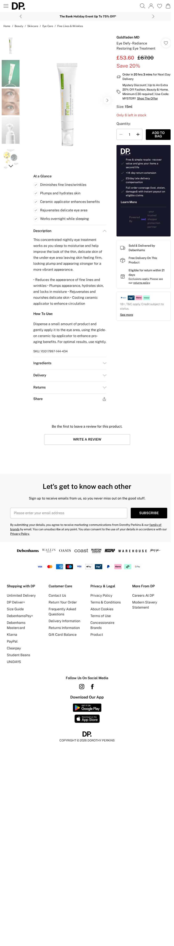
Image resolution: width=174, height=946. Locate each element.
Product (96, 635)
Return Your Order (63, 602)
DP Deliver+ (16, 602)
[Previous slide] (20, 16)
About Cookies (101, 609)
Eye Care (47, 26)
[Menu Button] (5, 6)
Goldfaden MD (127, 37)
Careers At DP (143, 595)
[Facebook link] (92, 686)
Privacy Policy (101, 595)
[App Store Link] (87, 713)
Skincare (32, 26)
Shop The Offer (147, 98)
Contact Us (57, 595)
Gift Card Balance (63, 635)
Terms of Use (100, 616)
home (6, 26)
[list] (67, 100)
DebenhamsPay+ (20, 616)
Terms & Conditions (105, 602)
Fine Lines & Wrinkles (70, 26)
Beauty (19, 26)
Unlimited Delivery (21, 595)
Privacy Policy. (19, 533)
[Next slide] (153, 16)
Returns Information (64, 628)
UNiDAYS (14, 662)
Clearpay (14, 648)
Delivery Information (64, 621)
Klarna (12, 635)
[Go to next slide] (107, 100)
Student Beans (18, 655)
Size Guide (15, 609)
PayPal (12, 641)
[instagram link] (81, 686)
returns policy (141, 282)
